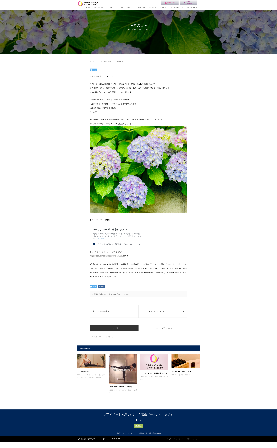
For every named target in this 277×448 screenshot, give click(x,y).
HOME (88, 7)
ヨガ (110, 7)
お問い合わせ (174, 7)
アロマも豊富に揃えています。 (182, 371)
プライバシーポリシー (129, 433)
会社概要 (118, 433)
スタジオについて (100, 7)
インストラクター (139, 7)
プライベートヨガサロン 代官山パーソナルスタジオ (138, 414)
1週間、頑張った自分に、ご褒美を (120, 387)
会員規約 (141, 433)
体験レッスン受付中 (95, 377)
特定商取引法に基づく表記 (154, 433)
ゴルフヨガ (119, 7)
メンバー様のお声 (83, 371)
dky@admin (102, 294)
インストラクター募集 (189, 7)
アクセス (163, 7)
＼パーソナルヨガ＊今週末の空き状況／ (153, 373)
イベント (89, 375)
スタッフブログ (144, 30)
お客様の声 (152, 7)
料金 (128, 7)
